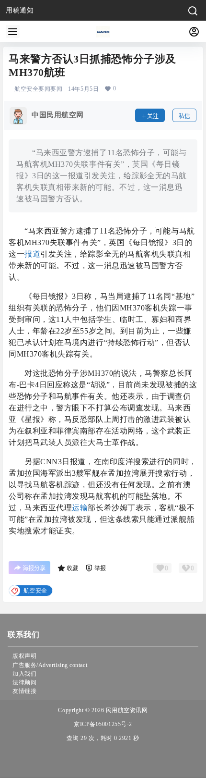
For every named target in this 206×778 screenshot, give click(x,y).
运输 (80, 508)
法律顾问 (24, 682)
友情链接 (24, 691)
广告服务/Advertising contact (49, 665)
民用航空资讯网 (126, 710)
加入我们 (24, 673)
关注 (153, 116)
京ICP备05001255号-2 (103, 724)
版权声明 (24, 656)
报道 (32, 254)
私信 (184, 116)
